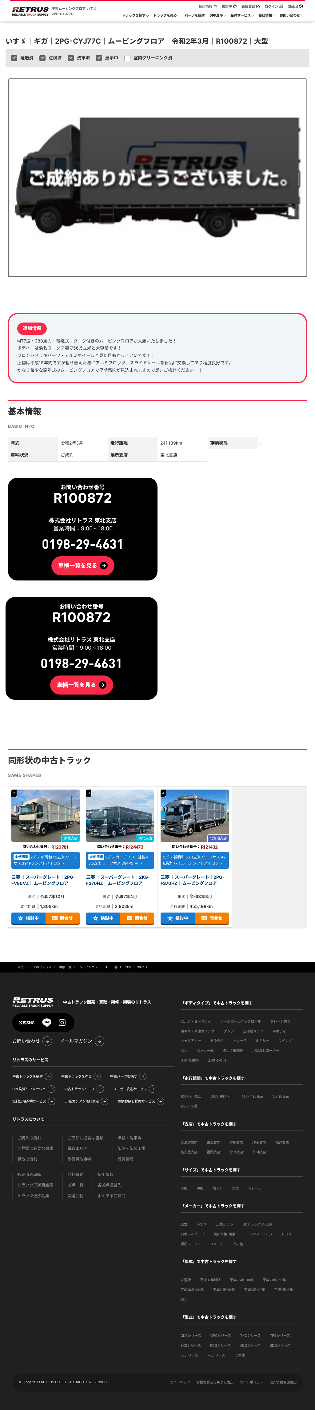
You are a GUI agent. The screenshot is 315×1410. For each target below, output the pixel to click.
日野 (184, 1224)
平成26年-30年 (241, 1280)
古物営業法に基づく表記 (214, 1382)
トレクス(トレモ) (259, 1234)
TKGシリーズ (250, 1335)
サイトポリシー (251, 1382)
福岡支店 (214, 1152)
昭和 (184, 1299)
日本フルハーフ (192, 1234)
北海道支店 (189, 1142)
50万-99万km (222, 1096)
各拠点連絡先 (110, 1185)
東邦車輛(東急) (225, 1234)
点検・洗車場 (130, 1138)
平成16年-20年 (192, 1290)
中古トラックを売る (76, 1076)
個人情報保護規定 (283, 1382)
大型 (235, 1188)
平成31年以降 (210, 1280)
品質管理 (126, 1159)
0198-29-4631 (81, 663)
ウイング (285, 1041)
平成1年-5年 (283, 1290)
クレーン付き (280, 1021)
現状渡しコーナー (265, 1050)
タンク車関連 (233, 1050)
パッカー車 (205, 1050)
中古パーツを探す (123, 1076)
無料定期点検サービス (29, 1101)
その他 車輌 (190, 1060)
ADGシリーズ (250, 1345)
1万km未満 (189, 1106)
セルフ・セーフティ (196, 1021)
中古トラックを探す (27, 1076)
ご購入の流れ (29, 1138)
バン (184, 1050)
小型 (184, 1188)
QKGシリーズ (191, 1335)
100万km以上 (191, 1096)
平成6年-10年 (254, 1290)
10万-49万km (252, 1096)
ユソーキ (217, 1244)
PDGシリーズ (220, 1345)
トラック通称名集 (33, 1196)
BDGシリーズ (280, 1345)
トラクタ (217, 1041)
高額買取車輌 (79, 1159)
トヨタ (286, 1234)
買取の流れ (27, 1159)
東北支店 (213, 1142)
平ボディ (279, 1031)
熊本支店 (237, 1152)
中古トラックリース (79, 1089)
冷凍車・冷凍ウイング (197, 1031)
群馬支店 (236, 1142)
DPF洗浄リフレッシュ (29, 1089)
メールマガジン (76, 1041)
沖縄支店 (259, 1152)
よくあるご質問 (112, 1196)
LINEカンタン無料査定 (82, 1101)
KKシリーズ (216, 1355)
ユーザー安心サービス (130, 1089)
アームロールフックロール (240, 1021)
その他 (238, 1244)
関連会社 (75, 1196)
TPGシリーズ (280, 1335)
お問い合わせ (26, 1041)
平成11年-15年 (224, 1290)
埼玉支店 (259, 1142)
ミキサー (262, 1041)
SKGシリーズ (191, 1345)
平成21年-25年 (274, 1280)
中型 (200, 1188)
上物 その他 (217, 1060)
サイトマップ (180, 1382)
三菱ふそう (224, 1224)
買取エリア (77, 1148)
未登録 (186, 1280)
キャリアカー (191, 1041)
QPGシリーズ (220, 1335)
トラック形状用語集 (35, 1185)
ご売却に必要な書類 (85, 1138)
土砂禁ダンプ (253, 1031)
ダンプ (229, 1031)
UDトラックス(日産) (257, 1224)
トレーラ (239, 1041)
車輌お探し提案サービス (136, 1101)
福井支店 (282, 1142)
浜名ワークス (191, 1244)
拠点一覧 (75, 1185)
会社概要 (75, 1174)
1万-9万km (280, 1096)
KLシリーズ (189, 1355)
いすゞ (202, 1224)
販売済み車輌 (29, 1174)
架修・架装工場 (132, 1148)
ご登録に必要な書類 (35, 1148)
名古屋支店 (189, 1152)
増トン (218, 1188)
